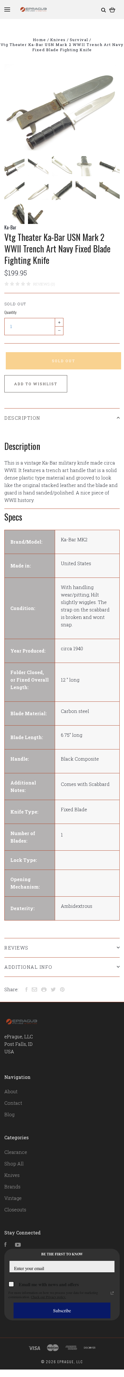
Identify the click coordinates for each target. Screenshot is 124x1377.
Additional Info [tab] (28, 967)
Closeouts (15, 1210)
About (11, 1091)
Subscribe (62, 1310)
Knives (12, 1175)
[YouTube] (18, 1245)
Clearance (15, 1152)
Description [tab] (22, 418)
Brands (12, 1187)
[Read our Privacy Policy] (112, 1293)
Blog (9, 1114)
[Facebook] (5, 1245)
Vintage (13, 1198)
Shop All (14, 1164)
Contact (13, 1103)
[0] (112, 9)
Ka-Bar (10, 227)
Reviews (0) (44, 284)
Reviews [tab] (16, 948)
